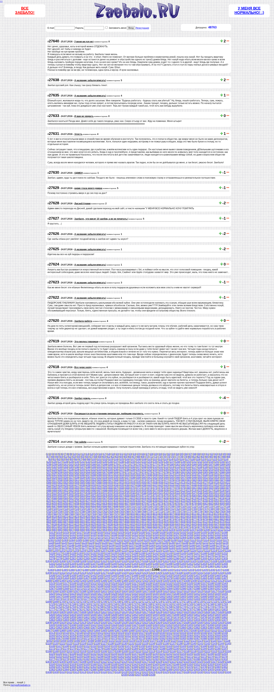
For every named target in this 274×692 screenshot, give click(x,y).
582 (205, 496)
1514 (228, 580)
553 (228, 493)
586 (228, 496)
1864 (107, 617)
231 (88, 469)
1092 (58, 540)
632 (116, 501)
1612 (179, 591)
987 (71, 530)
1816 (138, 612)
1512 (214, 580)
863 (116, 519)
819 (54, 517)
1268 (162, 556)
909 (189, 522)
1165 (185, 545)
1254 (66, 556)
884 (49, 522)
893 (99, 522)
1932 (214, 622)
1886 (79, 620)
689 (66, 506)
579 (189, 496)
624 (71, 501)
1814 (124, 612)
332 (99, 477)
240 (138, 469)
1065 (52, 537)
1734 (114, 604)
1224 (220, 550)
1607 (145, 591)
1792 (155, 609)
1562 (197, 586)
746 (200, 509)
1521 (93, 583)
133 (94, 462)
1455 (183, 575)
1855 (224, 614)
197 (82, 467)
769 (144, 511)
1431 (200, 573)
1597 (76, 591)
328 (77, 477)
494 (82, 490)
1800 (210, 609)
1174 (64, 548)
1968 (100, 628)
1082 (169, 537)
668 (133, 503)
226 (60, 469)
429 (88, 485)
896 (116, 522)
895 (110, 522)
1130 (131, 543)
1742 (169, 604)
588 (54, 498)
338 (133, 477)
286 (211, 472)
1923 (152, 622)
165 (88, 464)
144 (155, 462)
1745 (190, 604)
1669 (210, 596)
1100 (113, 540)
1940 (86, 625)
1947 (135, 625)
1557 (162, 586)
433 (110, 485)
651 (222, 501)
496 (94, 490)
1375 (176, 566)
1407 (218, 570)
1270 (176, 556)
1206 (97, 550)
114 (171, 459)
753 (54, 511)
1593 (48, 591)
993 (105, 530)
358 (60, 480)
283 (194, 472)
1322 (172, 561)
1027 (148, 532)
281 (183, 472)
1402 (184, 570)
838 (161, 517)
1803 (48, 612)
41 (207, 454)
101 (99, 459)
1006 (186, 530)
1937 (66, 625)
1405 (205, 570)
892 (94, 522)
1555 (148, 586)
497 (99, 490)
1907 (224, 620)
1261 (114, 556)
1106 (153, 540)
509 (166, 490)
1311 (97, 561)
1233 (100, 553)
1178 (91, 548)
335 (116, 477)
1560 (183, 586)
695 (99, 506)
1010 (213, 530)
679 (194, 503)
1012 (227, 530)
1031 (176, 532)
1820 (166, 612)
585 (222, 496)
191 (49, 467)
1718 (186, 601)
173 (133, 464)
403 (127, 483)
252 (205, 469)
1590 (210, 588)
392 (66, 483)
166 (94, 464)
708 (172, 506)
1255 (72, 556)
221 (216, 467)
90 (50, 459)
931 (127, 524)
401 (116, 483)
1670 (217, 596)
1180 (104, 548)
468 (122, 488)
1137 (178, 543)
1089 (217, 537)
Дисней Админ (82, 203)
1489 (55, 580)
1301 (210, 558)
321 (222, 475)
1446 (121, 575)
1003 (165, 530)
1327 (207, 561)
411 (172, 483)
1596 (69, 591)
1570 (72, 588)
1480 (176, 578)
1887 (86, 620)
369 (122, 480)
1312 (103, 561)
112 (160, 459)
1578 (128, 588)
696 (105, 506)
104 (116, 459)
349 (194, 477)
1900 (176, 620)
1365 (107, 566)
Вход (131, 28)
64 (121, 456)
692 (82, 506)
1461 (224, 575)
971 (166, 527)
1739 (148, 604)
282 (189, 472)
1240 (148, 553)
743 (183, 509)
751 (228, 509)
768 (138, 511)
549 (205, 493)
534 (122, 493)
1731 (93, 604)
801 (138, 514)
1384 (58, 570)
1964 (72, 628)
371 (133, 480)
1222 (207, 550)
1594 (55, 591)
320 (216, 475)
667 (127, 503)
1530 (155, 583)
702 (138, 506)
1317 (138, 561)
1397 (147, 570)
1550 (114, 586)
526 (77, 493)
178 (161, 464)
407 (150, 483)
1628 (107, 594)
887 (66, 522)
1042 (72, 535)
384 (205, 480)
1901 (183, 620)
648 (205, 501)
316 (194, 475)
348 (189, 477)
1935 (52, 625)
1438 (66, 575)
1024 (128, 532)
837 (155, 517)
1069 (79, 537)
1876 (190, 617)
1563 (204, 586)
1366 (114, 566)
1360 (72, 566)
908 (183, 522)
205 (127, 467)
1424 (152, 573)
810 (189, 514)
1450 (148, 575)
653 (49, 503)
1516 (59, 583)
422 (49, 485)
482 (200, 488)
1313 (110, 561)
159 (54, 464)
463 (94, 488)
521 (49, 493)
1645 (224, 594)
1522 (100, 583)
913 (211, 522)
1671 (224, 596)
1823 (186, 612)
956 (82, 527)
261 (71, 472)
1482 (190, 578)
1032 (183, 532)
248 (183, 469)
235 (110, 469)
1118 (51, 543)
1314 (117, 561)
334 (110, 477)
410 (166, 483)
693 (88, 506)
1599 (90, 591)
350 (200, 477)
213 (172, 467)
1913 (83, 622)
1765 (148, 607)
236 (116, 469)
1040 (59, 535)
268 (110, 472)
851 (49, 519)
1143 (218, 543)
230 (82, 469)
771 (155, 511)
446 (183, 485)
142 (144, 462)
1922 (145, 622)
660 (88, 503)
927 (105, 524)
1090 (224, 537)
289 (228, 472)
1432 (207, 573)
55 (82, 456)
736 (144, 509)
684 (222, 503)
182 (183, 464)
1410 (55, 573)
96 (76, 459)
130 (77, 462)
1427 (172, 573)
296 (82, 475)
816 (222, 514)
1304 (48, 561)
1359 (66, 566)
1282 (79, 558)
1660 (148, 596)
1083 (176, 537)
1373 (162, 566)
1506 (173, 580)
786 (54, 514)
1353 (204, 564)
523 (60, 493)
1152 (98, 545)
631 (110, 501)
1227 (59, 553)
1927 (179, 622)
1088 (210, 537)
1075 (121, 537)
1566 (224, 586)
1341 (121, 564)
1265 (141, 556)
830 (116, 517)
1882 (52, 620)
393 (71, 483)
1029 (162, 532)
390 (54, 483)
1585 (176, 588)
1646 (52, 596)
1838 (107, 614)
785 (49, 514)
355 (228, 477)
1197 (218, 548)
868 (144, 519)
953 (66, 527)
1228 (66, 553)
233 (99, 469)
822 (71, 517)
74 (164, 456)
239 (133, 469)
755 (66, 511)
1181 (111, 548)
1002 (158, 530)
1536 (197, 583)
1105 (146, 540)
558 (71, 496)
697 (110, 506)
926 (99, 524)
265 (94, 472)
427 (77, 485)
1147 (64, 545)
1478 (162, 578)
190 (228, 464)
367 (110, 480)
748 (211, 509)
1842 (135, 614)
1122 (77, 543)
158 (49, 464)
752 (49, 511)
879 (205, 519)
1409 (48, 573)
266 (99, 472)
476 (166, 488)
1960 (224, 625)
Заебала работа (83, 321)
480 (189, 488)
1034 (197, 532)
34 (177, 454)
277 (161, 472)
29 (156, 454)
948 (222, 524)
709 (177, 506)
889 (77, 522)
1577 (121, 588)
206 (133, 467)
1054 (155, 535)
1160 (151, 545)
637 (144, 501)
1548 (100, 586)
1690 (176, 599)
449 (200, 485)
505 (144, 490)
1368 (128, 566)
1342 (128, 564)
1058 (183, 535)
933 (138, 524)
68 (138, 456)
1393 (120, 570)
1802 (224, 609)
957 (88, 527)
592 (77, 498)
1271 (183, 556)
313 (177, 475)
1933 (221, 622)
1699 (55, 601)
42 (211, 454)
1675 (72, 599)
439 (144, 485)
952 (60, 527)
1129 (124, 543)
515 (200, 490)
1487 (224, 578)
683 (217, 503)
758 (82, 511)
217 (194, 467)
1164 (178, 545)
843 (189, 517)
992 (99, 530)
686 (49, 506)
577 (177, 496)
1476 (148, 578)
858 (88, 519)
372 (138, 480)
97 (80, 459)
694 (94, 506)
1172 (51, 548)
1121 (71, 543)
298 (94, 475)
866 (133, 519)
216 (188, 467)
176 (150, 464)
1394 (127, 570)
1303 (224, 558)
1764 (141, 607)
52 (69, 456)
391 (60, 483)
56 (87, 456)
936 (155, 524)
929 (116, 524)
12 (83, 454)
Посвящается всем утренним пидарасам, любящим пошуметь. (109, 413)
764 (116, 511)
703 (144, 506)
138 (122, 462)
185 (200, 464)
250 (194, 469)
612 (188, 498)
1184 (131, 548)
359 (66, 480)
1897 (155, 620)
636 (138, 501)
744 (189, 509)
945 (205, 524)
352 (211, 477)
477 (172, 488)
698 (116, 506)
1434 (221, 573)
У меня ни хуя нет (84, 41)
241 (144, 469)
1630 (121, 594)
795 (105, 514)
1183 (124, 548)
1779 (66, 609)
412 (177, 483)
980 (217, 527)
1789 (135, 609)
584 (217, 496)
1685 (141, 599)
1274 (204, 556)
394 (77, 483)
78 (181, 456)
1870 (148, 617)
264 (88, 472)
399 (105, 483)
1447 (128, 575)
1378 (197, 566)
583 (211, 496)
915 (222, 522)
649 (211, 501)
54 (78, 456)
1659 (141, 596)
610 (177, 498)
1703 (83, 601)
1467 (86, 578)
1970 (114, 628)
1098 (99, 540)
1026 (141, 532)
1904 (204, 620)
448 (194, 485)
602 (133, 498)
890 (82, 522)
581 (200, 496)
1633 (141, 594)
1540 (224, 583)
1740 (155, 604)
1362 (86, 566)
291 (54, 475)
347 (183, 477)
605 (150, 498)
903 (155, 522)
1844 (148, 614)
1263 (128, 556)
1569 (66, 588)
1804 (55, 612)
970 (161, 527)
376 (161, 480)
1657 (128, 596)
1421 (131, 573)
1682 (121, 599)
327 (71, 477)
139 (127, 462)
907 (177, 522)
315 (188, 475)
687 (54, 506)
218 (200, 467)
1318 (145, 561)
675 (172, 503)
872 (166, 519)
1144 (225, 543)
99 (88, 459)
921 (71, 524)
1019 (93, 532)
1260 (107, 556)
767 (133, 511)
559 (77, 496)
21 (121, 454)
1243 (169, 553)
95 (71, 459)
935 (150, 524)
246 (172, 469)
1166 (192, 545)
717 (222, 506)
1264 (135, 556)
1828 (221, 612)
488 (49, 490)
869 (150, 519)
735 (138, 509)
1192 (185, 548)
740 (166, 509)
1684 (135, 599)
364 (94, 480)
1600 (97, 591)
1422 (138, 573)
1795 (176, 609)
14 (91, 454)
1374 (169, 566)
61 (108, 456)
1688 (162, 599)
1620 (52, 594)
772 (161, 511)
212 (166, 467)
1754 (72, 607)
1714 (159, 601)
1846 (162, 614)
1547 (93, 586)
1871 (155, 617)
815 (216, 514)
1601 (104, 591)
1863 (100, 617)
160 (60, 464)
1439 (72, 575)
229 (77, 469)
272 (133, 472)
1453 (169, 575)
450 (205, 485)
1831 (59, 614)
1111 (186, 540)
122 (215, 459)
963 (122, 527)
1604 (124, 591)
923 (82, 524)
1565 (217, 586)
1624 (79, 594)
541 (161, 493)
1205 (90, 550)
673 (161, 503)
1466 (79, 578)
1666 (190, 596)
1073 (107, 537)
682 (211, 503)
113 (165, 459)
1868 (135, 617)
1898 (162, 620)
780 (205, 511)
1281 (72, 558)
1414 (83, 573)
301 (110, 475)
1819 (159, 612)
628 (94, 501)
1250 (217, 553)
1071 (93, 537)
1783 (93, 609)
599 (116, 498)
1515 (52, 583)
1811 (103, 612)
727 (94, 509)
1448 (135, 575)
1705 (97, 601)
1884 (66, 620)
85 (211, 456)
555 (54, 496)
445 (177, 485)
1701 (69, 601)
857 (82, 519)
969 (155, 527)
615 (205, 498)
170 (116, 464)
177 (155, 464)
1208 (110, 550)
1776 (224, 607)
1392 (113, 570)
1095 (78, 540)
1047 (107, 535)
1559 (176, 586)
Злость (78, 134)
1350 (183, 564)
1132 (144, 543)
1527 (135, 583)
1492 (76, 580)
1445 (114, 575)
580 (194, 496)
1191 (178, 548)
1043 (79, 535)
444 (172, 485)
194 (66, 467)
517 (211, 490)
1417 (103, 573)
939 (172, 524)
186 (205, 464)
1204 (83, 550)
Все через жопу (83, 367)
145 (161, 462)
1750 (224, 604)
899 (133, 522)
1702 (76, 601)
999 (138, 530)
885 (54, 522)
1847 (169, 614)
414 (188, 483)
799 (127, 514)
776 (183, 511)
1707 (111, 601)
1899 (169, 620)
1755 (79, 607)
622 (60, 501)
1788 (128, 609)
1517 (66, 583)
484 (211, 488)
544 (177, 493)
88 (224, 456)
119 (198, 459)
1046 (100, 535)
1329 (221, 561)
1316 (131, 561)
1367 (121, 566)
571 (144, 496)
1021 (107, 532)
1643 (210, 594)
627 (88, 501)
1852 (204, 614)
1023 (121, 532)
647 (200, 501)
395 (82, 483)
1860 (79, 617)
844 (194, 517)
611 (183, 498)
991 (94, 530)
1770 (183, 607)
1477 (155, 578)
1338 (100, 564)
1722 (214, 601)
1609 (159, 591)
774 (172, 511)
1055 (162, 535)
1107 (160, 540)
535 (127, 493)
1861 (86, 617)
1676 (79, 599)
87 (219, 456)
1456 (190, 575)
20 (117, 454)
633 (122, 501)
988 (77, 530)
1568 (59, 588)
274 (144, 472)
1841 (128, 614)
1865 (114, 617)
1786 (114, 609)
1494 (90, 580)
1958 (210, 625)
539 (150, 493)
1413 (76, 573)
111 (155, 459)
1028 (155, 532)
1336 (86, 564)
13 (87, 454)
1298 (190, 558)
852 (54, 519)
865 (127, 519)
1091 (51, 540)
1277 (224, 556)
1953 (176, 625)
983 (49, 530)
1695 (210, 599)
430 (94, 485)
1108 (166, 540)
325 (60, 477)
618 (222, 498)
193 (60, 467)
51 (65, 456)
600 (122, 498)
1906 (217, 620)
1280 (66, 558)
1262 (121, 556)
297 (88, 475)
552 (222, 493)
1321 (166, 561)
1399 (163, 570)
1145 (51, 545)
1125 (97, 543)
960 (105, 527)
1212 (138, 550)
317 (200, 475)
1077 (135, 537)
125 (49, 462)
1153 (104, 545)
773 (166, 511)
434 (116, 485)
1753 (66, 607)
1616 (207, 591)
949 (228, 524)
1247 (197, 553)
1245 (183, 553)
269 (116, 472)
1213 (145, 550)
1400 (170, 570)
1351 (190, 564)
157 (228, 462)
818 (49, 517)
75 (168, 456)
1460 (217, 575)
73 (159, 456)
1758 (100, 607)
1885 (72, 620)
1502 (145, 580)
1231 (86, 553)
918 (54, 524)
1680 (107, 599)
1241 (155, 553)
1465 (72, 578)
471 (138, 488)
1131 (138, 543)
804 (155, 514)
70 (147, 456)
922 (77, 524)
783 (222, 511)
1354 (210, 564)
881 (217, 519)
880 (211, 519)
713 (200, 506)
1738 (141, 604)
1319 (152, 561)
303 (122, 475)
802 (144, 514)
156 (222, 462)
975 (189, 527)
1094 (72, 540)
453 (222, 485)
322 (228, 475)
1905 (210, 620)
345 (172, 477)
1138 (185, 543)
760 (94, 511)
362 (82, 480)
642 (172, 501)
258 (54, 472)
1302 (217, 558)
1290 (135, 558)
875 (183, 519)
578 (183, 496)
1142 (212, 543)
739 (161, 509)
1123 (84, 543)
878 (200, 519)
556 (60, 496)
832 (127, 517)
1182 (118, 548)
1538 (210, 583)
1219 (186, 550)
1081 (162, 537)
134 (99, 462)
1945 (121, 625)
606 (155, 498)
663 (105, 503)
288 (222, 472)
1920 (131, 622)
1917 (110, 622)
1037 (217, 532)
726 (88, 509)
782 (217, 511)
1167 (198, 545)
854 (66, 519)
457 (60, 488)
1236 (121, 553)
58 (95, 456)
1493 (83, 580)
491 (66, 490)
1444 (107, 575)
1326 (200, 561)
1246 (190, 553)
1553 (135, 586)
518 (216, 490)
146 (166, 462)
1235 (114, 553)
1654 (107, 596)
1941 (93, 625)
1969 (107, 628)
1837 (100, 614)
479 (183, 488)
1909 (55, 622)
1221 (200, 550)
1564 (210, 586)
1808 (83, 612)
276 (155, 472)
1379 (204, 566)
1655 (114, 596)
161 (66, 464)
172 (127, 464)
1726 (59, 604)
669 (138, 503)
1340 (114, 564)
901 (144, 522)
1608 (152, 591)
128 (66, 462)
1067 (66, 537)
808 (177, 514)
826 (94, 517)
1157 (131, 545)
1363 (93, 566)
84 (207, 456)
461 (82, 488)
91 (54, 459)
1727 (66, 604)
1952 (169, 625)
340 (144, 477)
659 (82, 503)
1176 (78, 548)
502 (127, 490)
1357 (52, 566)
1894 (135, 620)
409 (161, 483)
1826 (207, 612)
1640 (190, 594)
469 (127, 488)
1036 (210, 532)
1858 (66, 617)
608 (166, 498)
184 (194, 464)
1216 (165, 550)
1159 (145, 545)
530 (99, 493)
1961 (52, 628)
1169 (212, 545)
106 (127, 459)
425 (66, 485)
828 (105, 517)
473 (150, 488)
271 (127, 472)
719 (49, 509)
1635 (155, 594)
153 (205, 462)
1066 (59, 537)
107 (133, 459)
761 (99, 511)
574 (161, 496)
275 (150, 472)
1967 (93, 628)
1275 (210, 556)
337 (127, 477)
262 (77, 472)
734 (133, 509)
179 (166, 464)
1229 (72, 553)
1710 (131, 601)
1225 (227, 550)
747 (205, 509)
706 (161, 506)
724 (77, 509)
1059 (190, 535)
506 (150, 490)
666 (122, 503)
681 (205, 503)
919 (60, 524)
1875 (183, 617)
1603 (117, 591)
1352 (197, 564)
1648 (66, 596)
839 (166, 517)
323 (49, 477)
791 (82, 514)
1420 (124, 573)
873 (172, 519)
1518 (72, 583)
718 (228, 506)
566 (116, 496)
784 (228, 511)
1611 (172, 591)
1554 (141, 586)
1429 (186, 573)
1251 (224, 553)
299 (99, 475)
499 (110, 490)
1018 (86, 532)
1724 (228, 601)
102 (105, 459)
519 (222, 490)
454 (228, 485)
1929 (193, 622)
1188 (158, 548)
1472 (121, 578)
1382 (224, 566)
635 (133, 501)
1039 (52, 535)
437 (133, 485)
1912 (76, 622)
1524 (114, 583)
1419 (117, 573)
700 (127, 506)
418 (211, 483)
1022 (114, 532)
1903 (197, 620)
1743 (176, 604)
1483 (197, 578)
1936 (59, 625)
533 (116, 493)
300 (105, 475)
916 (228, 522)
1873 (169, 617)
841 (177, 517)
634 (127, 501)
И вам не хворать (84, 116)
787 (60, 514)
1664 (176, 596)
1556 (155, 586)
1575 (107, 588)
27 (147, 454)
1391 (106, 570)
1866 (121, 617)
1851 (197, 614)
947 (217, 524)
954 (71, 527)
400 (110, 483)
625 (77, 501)
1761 (121, 607)
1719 (193, 601)
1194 (198, 548)
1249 (210, 553)
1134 (158, 543)
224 (49, 469)
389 (49, 483)
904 (161, 522)
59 (99, 456)
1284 (93, 558)
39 (199, 454)
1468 (93, 578)
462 (88, 488)
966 (138, 527)
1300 (204, 558)
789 (71, 514)
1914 (90, 622)
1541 (52, 586)
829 (110, 517)
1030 (169, 532)
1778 (59, 609)
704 (150, 506)
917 (49, 524)
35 (181, 454)
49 (57, 456)
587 (49, 498)
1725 (52, 604)
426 (71, 485)
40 (203, 454)
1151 (91, 545)
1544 (72, 586)
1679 (100, 599)
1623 (72, 594)
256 (228, 469)
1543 (66, 586)
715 (211, 506)
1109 (173, 540)
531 (105, 493)
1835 (86, 614)
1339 (107, 564)
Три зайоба (80, 442)
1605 (131, 591)
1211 (131, 550)
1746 (197, 604)
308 (150, 475)
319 (211, 475)
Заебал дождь (82, 398)
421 (228, 483)
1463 (59, 578)
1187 (151, 548)
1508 (186, 580)
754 (60, 511)
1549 (107, 586)
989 (82, 530)
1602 (111, 591)
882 (222, 519)
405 (138, 483)
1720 (200, 601)
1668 (204, 596)
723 (71, 509)
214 (177, 467)
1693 (197, 599)
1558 (169, 586)
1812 (110, 612)
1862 (93, 617)
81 (194, 456)
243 (155, 469)
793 (94, 514)
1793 (162, 609)
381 (189, 480)
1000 (144, 530)
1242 (162, 553)
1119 (57, 543)
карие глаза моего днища (88, 188)
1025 (135, 532)
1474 (135, 578)
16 (100, 454)
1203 (76, 550)
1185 (138, 548)
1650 (79, 596)
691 (77, 506)
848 (217, 517)
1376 (183, 566)
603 (138, 498)
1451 (155, 575)
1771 (190, 607)
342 (155, 477)
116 (182, 459)
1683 (128, 599)
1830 (52, 614)
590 (66, 498)
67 (134, 456)
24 (134, 454)
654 (54, 503)
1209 (117, 550)
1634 (148, 594)
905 (166, 522)
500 (116, 490)
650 (217, 501)
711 (188, 506)
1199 (48, 550)
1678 (93, 599)
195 (71, 467)
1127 (111, 543)
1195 (205, 548)
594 (88, 498)
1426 (166, 573)
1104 (140, 540)
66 (129, 456)
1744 (183, 604)
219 (205, 467)
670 (144, 503)
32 (169, 454)
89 (228, 456)
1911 (69, 622)
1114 (206, 540)
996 (122, 530)
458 (66, 488)
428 (82, 485)
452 (217, 485)
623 (66, 501)
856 (77, 519)
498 (105, 490)
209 (150, 467)
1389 (92, 570)
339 (138, 477)
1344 (141, 564)
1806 (69, 612)
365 (99, 480)
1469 (100, 578)
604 (144, 498)
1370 (141, 566)
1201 (62, 550)
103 (110, 459)
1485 (210, 578)
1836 (93, 614)
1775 (217, 607)
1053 (148, 535)
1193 (192, 548)
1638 (176, 594)
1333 (66, 564)
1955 (190, 625)
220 (211, 467)
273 (138, 472)
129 (71, 462)
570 (138, 496)
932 (133, 524)
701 (133, 506)
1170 (218, 545)
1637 (169, 594)
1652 (93, 596)
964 (127, 527)
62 (112, 456)
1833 (72, 614)
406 (144, 483)
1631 (128, 594)
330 (88, 477)
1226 (52, 553)
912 (205, 522)
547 (194, 493)
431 (99, 485)
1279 (59, 558)
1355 (217, 564)
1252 (52, 556)
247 (177, 469)
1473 (128, 578)
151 (194, 462)
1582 (155, 588)
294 (71, 475)
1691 (183, 599)
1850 (190, 614)
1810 (97, 612)
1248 (204, 553)
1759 (107, 607)
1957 (204, 625)
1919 (124, 622)
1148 (71, 545)
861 (105, 519)
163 (77, 464)
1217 (172, 550)
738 (155, 509)
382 (194, 480)
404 (133, 483)
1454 (176, 575)
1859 (72, 617)
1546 (86, 586)
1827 (214, 612)
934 (144, 524)
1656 (121, 596)
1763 (135, 607)
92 (58, 459)
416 (200, 483)
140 (133, 462)
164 (82, 464)
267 (105, 472)
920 (66, 524)
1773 (204, 607)
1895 (141, 620)
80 (189, 456)
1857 (59, 617)
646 (194, 501)
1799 (204, 609)
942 (189, 524)
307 (144, 475)
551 (217, 493)
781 (211, 511)
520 (228, 490)
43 (216, 454)
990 (88, 530)
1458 (204, 575)
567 (122, 496)
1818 (152, 612)
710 (183, 506)
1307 (69, 561)
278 (166, 472)
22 (126, 454)
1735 (121, 604)
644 (183, 501)
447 (189, 485)
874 (177, 519)
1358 (59, 566)
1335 (79, 564)
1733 (107, 604)
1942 (100, 625)
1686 (148, 599)
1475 (141, 578)
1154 (111, 545)
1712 (145, 601)
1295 (169, 558)
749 (217, 509)
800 (133, 514)
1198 (225, 548)
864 (122, 519)
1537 (204, 583)
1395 (133, 570)
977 (200, 527)
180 (172, 464)
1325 (193, 561)
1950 (155, 625)
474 (155, 488)
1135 (165, 543)
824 (82, 517)
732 (122, 509)
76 (172, 456)
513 (188, 490)
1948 (141, 625)
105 (122, 459)
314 (183, 475)
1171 (225, 545)
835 (144, 517)
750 (222, 509)
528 (88, 493)
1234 (107, 553)
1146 (57, 545)
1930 (200, 622)
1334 (72, 564)
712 (194, 506)
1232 (93, 553)
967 (144, 527)
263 (82, 472)
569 (133, 496)
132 (88, 462)
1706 (104, 601)
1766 (155, 607)
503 (133, 490)
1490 (62, 580)
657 (71, 503)
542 (166, 493)
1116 (219, 540)
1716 (172, 601)
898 (127, 522)
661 (94, 503)
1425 (159, 573)
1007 (193, 530)
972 (172, 527)
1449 (141, 575)
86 (215, 456)
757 (77, 511)
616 (211, 498)
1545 (79, 586)
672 (155, 503)
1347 (162, 564)
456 (54, 488)
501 (122, 490)
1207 (103, 550)
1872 (162, 617)
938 (166, 524)
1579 (135, 588)
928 (110, 524)
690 (71, 506)
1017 (79, 532)
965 (133, 527)
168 (105, 464)
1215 (158, 550)
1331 (52, 564)
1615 (200, 591)
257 (49, 472)
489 (54, 490)
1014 (59, 532)
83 (202, 456)
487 (228, 488)
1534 (183, 583)
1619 (228, 591)
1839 (114, 614)
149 (183, 462)
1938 (72, 625)
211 (161, 467)
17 (104, 454)
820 (60, 517)
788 (66, 514)
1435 (228, 573)
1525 (121, 583)
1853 (210, 614)
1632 (135, 594)
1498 (117, 580)
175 (144, 464)
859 (94, 519)
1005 (179, 530)
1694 (204, 599)
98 (84, 459)
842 (183, 517)
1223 (214, 550)
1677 (86, 599)
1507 (179, 580)
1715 (166, 601)
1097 (92, 540)
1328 (214, 561)
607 (161, 498)
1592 (224, 588)
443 (166, 485)
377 (166, 480)
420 (222, 483)
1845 (155, 614)
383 (200, 480)
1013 (52, 532)
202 (110, 467)
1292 (148, 558)
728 (99, 509)
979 (211, 527)
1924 (159, 622)
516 (205, 490)
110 (149, 459)
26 (143, 454)
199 (94, 467)
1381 (217, 566)
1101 (119, 540)
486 (222, 488)
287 (217, 472)
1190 (171, 548)
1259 (100, 556)
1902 (190, 620)
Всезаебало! (24, 10)
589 (60, 498)
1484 (204, 578)
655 (60, 503)
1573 (93, 588)
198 (88, 467)
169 (110, 464)
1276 (217, 556)
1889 (100, 620)
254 (217, 469)
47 (48, 456)
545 (183, 493)
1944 (114, 625)
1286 (107, 558)
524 (66, 493)
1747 (204, 604)
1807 (76, 612)
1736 (128, 604)
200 (99, 467)
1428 (179, 573)
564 (105, 496)
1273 (197, 556)
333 (105, 477)
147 (172, 462)
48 (52, 456)
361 (77, 480)
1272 (190, 556)
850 (228, 517)
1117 (225, 540)
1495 (97, 580)
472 (144, 488)
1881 (224, 617)
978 (205, 527)
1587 (190, 588)
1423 (145, 573)
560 (82, 496)
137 (116, 462)
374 (150, 480)
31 (164, 454)
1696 (217, 599)
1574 (100, 588)
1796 (183, 609)
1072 (100, 537)
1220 (193, 550)
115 (176, 459)
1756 (86, 607)
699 (122, 506)
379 (177, 480)
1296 (176, 558)
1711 (138, 601)
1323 (179, 561)
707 (166, 506)
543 (172, 493)
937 (161, 524)
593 (82, 498)
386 (217, 480)
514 (194, 490)
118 (192, 459)
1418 (110, 573)
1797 (190, 609)
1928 (186, 622)
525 (71, 493)
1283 (86, 558)
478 (177, 488)
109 (144, 459)
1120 (64, 543)
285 (205, 472)
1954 (183, 625)
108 (138, 459)
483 (205, 488)
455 (49, 488)
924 (88, 524)
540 (155, 493)
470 (133, 488)
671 (150, 503)
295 (77, 475)
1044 (86, 535)
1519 (79, 583)
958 (94, 527)
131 (82, 462)
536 (133, 493)
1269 (169, 556)
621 (54, 501)
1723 (221, 601)
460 (77, 488)
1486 (217, 578)
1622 (66, 594)
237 (122, 469)
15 (96, 454)
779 (200, 511)
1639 (183, 594)
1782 (86, 609)
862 (110, 519)
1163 (171, 545)
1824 (193, 612)
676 (177, 503)
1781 (79, 609)
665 (116, 503)
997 (127, 530)
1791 (148, 609)
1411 (62, 573)
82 (198, 456)
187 (211, 464)
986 (66, 530)
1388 (85, 570)
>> (1, 1)
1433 (214, 573)
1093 (65, 540)
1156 (124, 545)
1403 (191, 570)
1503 (152, 580)
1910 (62, 622)
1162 (165, 545)
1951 (162, 625)
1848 (176, 614)
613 (194, 498)
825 (88, 517)
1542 (59, 586)
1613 (186, 591)
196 (77, 467)
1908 (48, 622)
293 (66, 475)
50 (61, 456)
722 (66, 509)
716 (216, 506)
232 (94, 469)
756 (71, 511)
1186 (145, 548)
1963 (66, 628)
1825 (200, 612)
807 (172, 514)
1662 (162, 596)
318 (205, 475)
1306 (62, 561)
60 (104, 456)
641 (166, 501)
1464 (66, 578)
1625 (86, 594)
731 (116, 509)
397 (94, 483)
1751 (52, 607)
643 (177, 501)
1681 (114, 599)
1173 (57, 548)
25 (139, 454)
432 (105, 485)
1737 (135, 604)
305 (133, 475)
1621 (59, 594)
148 (177, 462)
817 (228, 514)
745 (194, 509)
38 (194, 454)
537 (138, 493)
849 (222, 517)
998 (133, 530)
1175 (71, 548)
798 (122, 514)
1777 (52, 609)
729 (105, 509)
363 (88, 480)
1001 (151, 530)
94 (67, 459)
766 (127, 511)
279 (172, 472)
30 (160, 454)
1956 (197, 625)
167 (99, 464)
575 (166, 496)
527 (82, 493)
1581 (148, 588)
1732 (100, 604)
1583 (162, 588)
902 (150, 522)
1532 (169, 583)
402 (122, 483)
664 (110, 503)
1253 (59, 556)
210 (155, 467)
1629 (114, 594)
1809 (90, 612)
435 (122, 485)
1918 (117, 622)
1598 (83, 591)
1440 (79, 575)
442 (161, 485)
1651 (86, 596)
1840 (121, 614)
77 (177, 456)
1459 (210, 575)
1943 (107, 625)
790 (77, 514)
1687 (155, 599)
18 (109, 454)
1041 (66, 535)
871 (161, 519)
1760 (114, 607)
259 (60, 472)
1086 (197, 537)
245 (166, 469)
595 (94, 498)
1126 (104, 543)
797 (116, 514)
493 (77, 490)
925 (94, 524)
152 (200, 462)
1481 (183, 578)
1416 (97, 573)
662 (99, 503)
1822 (179, 612)
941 (183, 524)
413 (183, 483)
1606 (138, 591)
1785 (107, 609)
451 (211, 485)
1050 (128, 535)
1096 (85, 540)
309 (155, 475)
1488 (48, 580)
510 (172, 490)
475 (161, 488)
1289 (128, 558)
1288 (121, 558)
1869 (141, 617)
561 (88, 496)
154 (211, 462)
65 (125, 456)
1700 (62, 601)
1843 (141, 614)
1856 (52, 617)
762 (105, 511)
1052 (141, 535)
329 (82, 477)
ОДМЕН (78, 173)
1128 (118, 543)
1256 (79, 556)
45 (224, 454)
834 (138, 517)
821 (66, 517)
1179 (98, 548)
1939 (79, 625)
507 (155, 490)
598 (110, 498)
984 (54, 530)
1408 (225, 570)
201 (105, 467)
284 (200, 472)
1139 (191, 543)
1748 (210, 604)
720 (54, 509)
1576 (114, 588)
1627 (100, 594)
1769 (176, 607)
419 (216, 483)
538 (144, 493)
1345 (148, 564)
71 (151, 456)
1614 (193, 591)
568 (127, 496)
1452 (162, 575)
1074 (114, 537)
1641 (197, 594)
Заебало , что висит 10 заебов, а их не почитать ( (101, 219)
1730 (86, 604)
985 (60, 530)
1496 (104, 580)
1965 (79, 628)
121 (209, 459)
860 (99, 519)
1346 (155, 564)
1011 (220, 530)
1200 (55, 550)
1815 (131, 612)
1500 (131, 580)
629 (99, 501)
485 (217, 488)
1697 (224, 599)
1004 (172, 530)
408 (155, 483)
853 (60, 519)
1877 (197, 617)
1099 (106, 540)
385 (211, 480)
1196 (212, 548)
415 (194, 483)
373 (144, 480)
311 (166, 475)
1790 (141, 609)
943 (194, 524)
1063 (217, 535)
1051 (135, 535)
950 (49, 527)
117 (187, 459)
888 (71, 522)
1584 (169, 588)
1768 (169, 607)
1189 (165, 548)
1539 (217, 583)
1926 (172, 622)
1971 (121, 628)
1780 (72, 609)
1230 (79, 553)
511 (177, 490)
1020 (100, 532)
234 (105, 469)
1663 (169, 596)
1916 (103, 622)
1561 (190, 586)
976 (194, 527)
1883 (59, 620)
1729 (79, 604)
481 (194, 488)
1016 (72, 532)
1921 (138, 622)
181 (177, 464)
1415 (90, 573)
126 (54, 462)
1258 (93, 556)
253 (211, 469)
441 (155, 485)
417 (205, 483)
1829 (228, 612)
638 (150, 501)
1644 (217, 594)
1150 (84, 545)
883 (228, 519)
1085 (190, 537)
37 (190, 454)
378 (172, 480)
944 (200, 524)
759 (88, 511)
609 (172, 498)
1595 (62, 591)
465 (105, 488)
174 (138, 464)
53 (74, 456)
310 (161, 475)
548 (200, 493)
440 (150, 485)
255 (222, 469)
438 (138, 485)
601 (127, 498)
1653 (100, 596)
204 (122, 467)
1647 (59, 596)
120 (203, 459)
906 (172, 522)
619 (228, 498)
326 (66, 477)
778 (194, 511)
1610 (166, 591)
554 (49, 496)
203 (116, 467)
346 (177, 477)
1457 (197, 575)
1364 (100, 566)
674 (166, 503)
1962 (59, 628)
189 (222, 464)
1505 (166, 580)
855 (71, 519)
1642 (204, 594)
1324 (186, 561)
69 (142, 456)
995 (116, 530)
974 (183, 527)
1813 (117, 612)
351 (205, 477)
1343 (135, 564)
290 (49, 475)
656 (66, 503)
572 (150, 496)
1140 (198, 543)
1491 (69, 580)
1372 (155, 566)
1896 (148, 620)
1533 (176, 583)
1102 (126, 540)
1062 (210, 535)
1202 (69, 550)
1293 (155, 558)
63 (117, 456)
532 (110, 493)
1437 (59, 575)
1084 (183, 537)
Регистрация (142, 28)
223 (228, 467)
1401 (177, 570)
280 (177, 472)
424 (60, 485)
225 (54, 469)
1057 (176, 535)
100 (94, 459)
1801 (217, 609)
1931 (207, 622)
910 (194, 522)
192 (54, 467)
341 (150, 477)
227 (66, 469)
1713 (152, 601)
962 (116, 527)
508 (161, 490)
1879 (210, 617)
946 (211, 524)
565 (110, 496)
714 (205, 506)
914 (216, 522)
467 (116, 488)
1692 (190, 599)
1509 (193, 580)
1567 (52, 588)
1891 (114, 620)
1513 (221, 580)
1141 (205, 543)
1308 (76, 561)
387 (222, 480)
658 (77, 503)
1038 (224, 532)
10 (74, 454)
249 (189, 469)
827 (99, 517)
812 (200, 514)
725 (82, 509)
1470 (107, 578)
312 (172, 475)
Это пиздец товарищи (86, 341)
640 (161, 501)
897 (122, 522)
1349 (176, 564)
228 (71, 469)
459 (71, 488)
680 (200, 503)
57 (91, 456)
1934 (228, 622)
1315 (124, 561)
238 (127, 469)
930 (122, 524)
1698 (48, 601)
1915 (97, 622)
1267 (155, 556)
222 (222, 467)
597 (105, 498)
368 (116, 480)
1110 (180, 540)
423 (54, 485)
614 (200, 498)
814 (211, 514)
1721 (207, 601)
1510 (200, 580)
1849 (183, 614)
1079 (148, 537)
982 (228, 527)
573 (155, 496)
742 (177, 509)
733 (127, 509)
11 (79, 454)
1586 (183, 588)
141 (138, 462)
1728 (72, 604)
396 (88, 483)
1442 (93, 575)
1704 (90, 601)
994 (110, 530)
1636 (162, 594)
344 (166, 477)
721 (60, 509)
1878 (204, 617)
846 (205, 517)
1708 (117, 601)
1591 (217, 588)
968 (150, 527)
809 (183, 514)
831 (122, 517)
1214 (152, 550)
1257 (86, 556)
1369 (135, 566)
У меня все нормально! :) (249, 10)
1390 (99, 570)
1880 (217, 617)
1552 (128, 586)
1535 (190, 583)
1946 (128, 625)
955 (77, 527)
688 (60, 506)
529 (94, 493)
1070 (86, 537)
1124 (91, 543)
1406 (212, 570)
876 (189, 519)
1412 (69, 573)
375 (155, 480)
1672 (52, 599)
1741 (162, 604)
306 (138, 475)
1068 (72, 537)
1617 (214, 591)
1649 (72, 596)
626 (82, 501)
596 (99, 498)
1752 (59, 607)
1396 (140, 570)
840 (172, 517)
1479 (169, 578)
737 (150, 509)
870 (155, 519)
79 (185, 456)
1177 (84, 548)
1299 (197, 558)
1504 (159, 580)
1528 (141, 583)
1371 (148, 566)
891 (88, 522)
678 (189, 503)
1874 (176, 617)
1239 (141, 553)
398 (99, 483)
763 (110, 511)
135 (105, 462)
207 (138, 467)
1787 (121, 609)
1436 (52, 575)
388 (228, 480)
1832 (66, 614)
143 (150, 462)
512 (183, 490)
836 (150, 517)
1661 (155, 596)
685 (228, 503)
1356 (224, 564)
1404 (198, 570)
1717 (179, 601)
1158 (138, 545)
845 (200, 517)
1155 (118, 545)
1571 (79, 588)
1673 (59, 599)
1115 (212, 540)
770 (150, 511)
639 (155, 501)
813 (205, 514)
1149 (78, 545)
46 (229, 454)
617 (216, 498)
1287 (114, 558)
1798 (197, 609)
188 (217, 464)
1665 (183, 596)
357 (54, 480)
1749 (217, 604)
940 (177, 524)
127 (60, 462)
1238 (135, 553)
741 (172, 509)
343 (161, 477)
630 (105, 501)
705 (155, 506)
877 (194, 519)
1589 (204, 588)
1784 (100, 609)
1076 (128, 537)
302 (116, 475)
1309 (83, 561)
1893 (128, 620)
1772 (197, 607)
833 (133, 517)
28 (151, 454)
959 (99, 527)
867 (138, 519)
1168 (205, 545)
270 (122, 472)
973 (177, 527)
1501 (138, 580)
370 (127, 480)
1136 (171, 543)
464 (99, 488)
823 (77, 517)
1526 (128, 583)
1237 (128, 553)
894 (105, 522)
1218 (179, 550)
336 (122, 477)
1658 (135, 596)
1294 (162, 558)
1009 (206, 530)
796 (110, 514)
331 (94, 477)
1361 (79, 566)
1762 (128, 607)
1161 (158, 545)
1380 (210, 566)
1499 (124, 580)
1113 (199, 540)
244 (161, 469)
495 (88, 490)
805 (161, 514)
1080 (155, 537)
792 (88, 514)
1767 (162, 607)
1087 (204, 537)
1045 (93, 535)
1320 (159, 561)
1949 (148, 625)
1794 (169, 609)
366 (105, 480)
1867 (128, 617)
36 (186, 454)
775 (177, 511)
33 (173, 454)
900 (138, 522)
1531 (162, 583)
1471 (114, 578)
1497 (111, 580)
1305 (55, 561)
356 (49, 480)
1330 (228, 561)
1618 (221, 591)
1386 (71, 570)
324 (54, 477)
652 (228, 501)
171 (122, 464)
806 (166, 514)
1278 (52, 558)
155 (217, 462)
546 (189, 493)
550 (211, 493)
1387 (78, 570)
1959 (217, 625)
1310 (90, 561)
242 (150, 469)
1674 (66, 599)
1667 (197, 596)
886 (60, 522)
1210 (124, 550)
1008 (199, 530)
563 (99, 496)
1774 (210, 607)
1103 (133, 540)
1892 (121, 620)
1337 (93, 564)
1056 (169, 535)
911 (200, 522)
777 (189, 511)
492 (71, 490)
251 (200, 469)
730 (110, 509)
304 (127, 475)
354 (222, 477)
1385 (64, 570)
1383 (51, 570)
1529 (148, 583)
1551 (121, 586)
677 (183, 503)
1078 (141, 537)
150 (189, 462)
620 (49, 501)
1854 (217, 614)
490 (60, 490)
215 (183, 467)
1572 (86, 588)
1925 (166, 622)
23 (130, 454)
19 (113, 454)
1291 (141, 558)
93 (63, 459)
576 (172, 496)
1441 (86, 575)
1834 (79, 614)
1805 (62, 612)
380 (183, 480)
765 (122, 511)
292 (60, 475)
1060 (197, 535)
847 (211, 517)
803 (150, 514)
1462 (52, 578)
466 (110, 488)
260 (66, 472)
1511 (207, 580)
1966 (86, 628)
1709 (124, 601)
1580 (141, 588)
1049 (121, 535)
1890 (107, 620)
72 (155, 456)
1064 (224, 535)
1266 (148, 556)
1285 (100, 558)
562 (94, 496)
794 (99, 514)
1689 (169, 599)
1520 (86, 583)
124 (226, 459)
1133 (151, 543)
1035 (204, 532)
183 (189, 464)
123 (220, 459)
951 (54, 527)
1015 (66, 532)
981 (222, 527)
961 (110, 527)
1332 (59, 564)
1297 (183, 558)
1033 (190, 532)
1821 (172, 612)
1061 (204, 535)
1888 (93, 620)
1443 (100, 575)
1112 (193, 540)
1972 (128, 628)
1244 (176, 553)
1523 (107, 583)
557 (66, 496)
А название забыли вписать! (90, 80)
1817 (145, 612)
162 (71, 464)
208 (144, 467)
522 (54, 493)
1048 (114, 535)
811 (194, 514)
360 (71, 480)
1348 (169, 564)
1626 (93, 594)
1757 (93, 607)
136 (110, 462)
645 (189, 501)
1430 (193, 573)
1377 (190, 566)
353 (217, 477)
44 (220, 454)
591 (71, 498)
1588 (197, 588)
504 (138, 490)
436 (127, 485)
